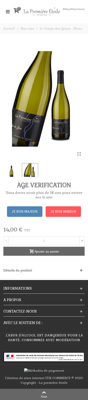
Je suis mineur (63, 211)
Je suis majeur (24, 211)
